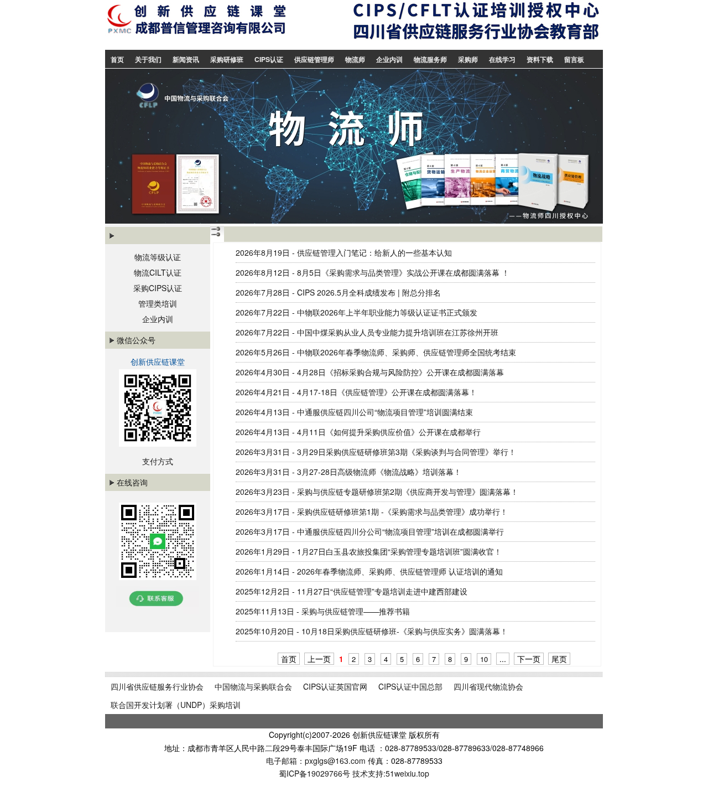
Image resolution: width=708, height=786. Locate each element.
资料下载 (540, 59)
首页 (117, 59)
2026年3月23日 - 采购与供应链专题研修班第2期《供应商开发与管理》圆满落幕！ (377, 491)
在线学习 (502, 59)
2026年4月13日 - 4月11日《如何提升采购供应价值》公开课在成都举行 (358, 431)
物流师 (355, 59)
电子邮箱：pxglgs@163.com (317, 760)
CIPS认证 (268, 59)
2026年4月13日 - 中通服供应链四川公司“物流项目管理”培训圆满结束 (354, 411)
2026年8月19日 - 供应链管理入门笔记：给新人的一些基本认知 (344, 252)
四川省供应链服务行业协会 (157, 686)
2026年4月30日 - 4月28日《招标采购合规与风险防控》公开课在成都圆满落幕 (370, 372)
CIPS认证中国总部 (410, 686)
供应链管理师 (314, 59)
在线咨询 (132, 482)
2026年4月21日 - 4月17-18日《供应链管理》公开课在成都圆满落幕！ (356, 391)
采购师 (468, 59)
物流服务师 (430, 59)
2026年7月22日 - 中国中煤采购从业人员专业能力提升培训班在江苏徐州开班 (367, 332)
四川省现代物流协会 (488, 686)
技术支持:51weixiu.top (390, 773)
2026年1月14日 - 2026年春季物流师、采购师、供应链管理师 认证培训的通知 (369, 571)
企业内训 (389, 59)
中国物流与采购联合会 (253, 686)
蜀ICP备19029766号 (314, 773)
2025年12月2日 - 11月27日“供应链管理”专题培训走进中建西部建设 (351, 591)
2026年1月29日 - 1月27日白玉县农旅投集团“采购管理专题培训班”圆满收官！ (369, 551)
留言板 (574, 59)
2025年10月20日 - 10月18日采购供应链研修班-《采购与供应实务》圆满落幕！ (372, 631)
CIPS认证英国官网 (335, 686)
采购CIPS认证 (157, 287)
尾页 (559, 658)
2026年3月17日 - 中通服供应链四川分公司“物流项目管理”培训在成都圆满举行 (370, 531)
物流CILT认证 (157, 272)
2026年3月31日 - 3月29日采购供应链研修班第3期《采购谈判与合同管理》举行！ (376, 451)
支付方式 (157, 461)
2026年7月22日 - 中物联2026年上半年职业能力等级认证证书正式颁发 (356, 312)
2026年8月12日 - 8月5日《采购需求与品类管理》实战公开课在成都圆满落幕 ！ (372, 272)
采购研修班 (226, 59)
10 (484, 659)
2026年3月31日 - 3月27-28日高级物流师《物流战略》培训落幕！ (348, 471)
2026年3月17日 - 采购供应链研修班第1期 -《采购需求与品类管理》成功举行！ (372, 511)
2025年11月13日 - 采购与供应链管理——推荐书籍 (323, 611)
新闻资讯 (186, 59)
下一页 (528, 658)
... (502, 658)
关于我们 (148, 59)
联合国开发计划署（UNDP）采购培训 (176, 704)
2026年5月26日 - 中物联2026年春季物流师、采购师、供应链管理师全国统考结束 (376, 352)
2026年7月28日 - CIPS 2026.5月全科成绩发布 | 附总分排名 (338, 292)
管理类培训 (157, 303)
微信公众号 (136, 339)
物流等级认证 (157, 256)
